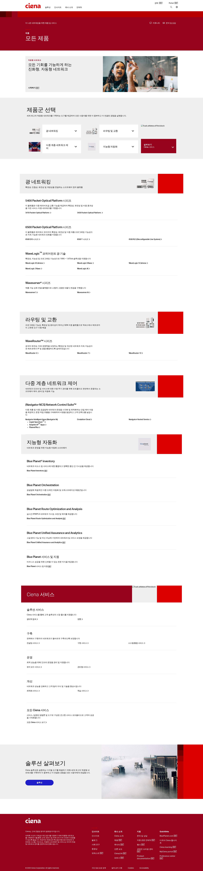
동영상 (94, 849)
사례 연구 (96, 845)
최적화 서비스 (32, 691)
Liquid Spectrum (36, 422)
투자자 (117, 845)
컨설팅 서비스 (32, 643)
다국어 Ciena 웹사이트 (168, 841)
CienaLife (118, 854)
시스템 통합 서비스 (136, 643)
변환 (79, 619)
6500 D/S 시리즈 (32, 239)
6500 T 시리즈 (82, 239)
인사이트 (57, 7)
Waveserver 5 (30, 292)
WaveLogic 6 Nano (84, 263)
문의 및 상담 (142, 836)
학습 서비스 (82, 691)
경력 (157, 3)
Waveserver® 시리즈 (38, 283)
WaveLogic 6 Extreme (34, 263)
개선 (29, 681)
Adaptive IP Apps (37, 425)
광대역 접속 (31, 619)
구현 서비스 (82, 643)
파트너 (117, 858)
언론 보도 (118, 849)
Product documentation (144, 857)
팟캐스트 (96, 853)
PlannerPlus (34, 427)
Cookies (131, 868)
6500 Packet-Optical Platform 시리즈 (48, 227)
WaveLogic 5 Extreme (137, 263)
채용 (116, 840)
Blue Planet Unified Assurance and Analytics (54, 533)
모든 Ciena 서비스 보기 (36, 722)
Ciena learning (166, 847)
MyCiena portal (166, 852)
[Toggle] (109, 831)
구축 (29, 633)
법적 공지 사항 (117, 868)
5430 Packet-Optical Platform (89, 213)
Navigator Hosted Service (139, 419)
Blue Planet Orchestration (43, 485)
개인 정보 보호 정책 (99, 868)
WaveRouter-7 (83, 353)
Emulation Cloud (83, 419)
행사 (139, 845)
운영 (29, 657)
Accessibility (144, 868)
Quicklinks (164, 832)
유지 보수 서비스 (33, 667)
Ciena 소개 (118, 836)
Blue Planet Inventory (35, 471)
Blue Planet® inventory (41, 461)
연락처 (79, 7)
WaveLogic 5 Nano (33, 269)
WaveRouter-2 (31, 353)
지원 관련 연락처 (144, 840)
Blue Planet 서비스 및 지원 (43, 557)
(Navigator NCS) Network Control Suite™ (50, 404)
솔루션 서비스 (35, 609)
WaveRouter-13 (135, 353)
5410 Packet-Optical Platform (37, 213)
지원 (139, 832)
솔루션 (47, 7)
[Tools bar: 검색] (171, 7)
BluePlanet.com (167, 836)
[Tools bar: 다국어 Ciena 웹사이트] (176, 7)
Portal (171, 3)
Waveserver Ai (83, 292)
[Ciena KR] (33, 5)
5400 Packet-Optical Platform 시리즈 (48, 200)
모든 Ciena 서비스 (38, 710)
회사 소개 (69, 7)
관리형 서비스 (83, 667)
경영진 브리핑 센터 (145, 849)
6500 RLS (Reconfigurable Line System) (144, 239)
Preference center (168, 856)
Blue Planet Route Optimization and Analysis (54, 509)
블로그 (94, 840)
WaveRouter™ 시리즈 (38, 341)
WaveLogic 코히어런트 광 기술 (45, 253)
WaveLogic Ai (82, 269)
